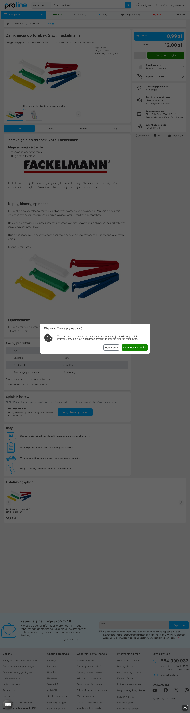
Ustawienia (111, 347)
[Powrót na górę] (185, 708)
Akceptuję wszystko (134, 347)
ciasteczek (85, 336)
